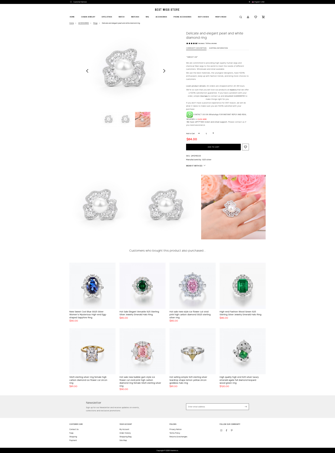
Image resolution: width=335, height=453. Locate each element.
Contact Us (74, 429)
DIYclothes (107, 17)
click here (204, 96)
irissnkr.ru (233, 90)
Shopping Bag (125, 437)
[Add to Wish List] (245, 147)
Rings (95, 23)
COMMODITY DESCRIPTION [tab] (196, 48)
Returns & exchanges (178, 437)
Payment (73, 440)
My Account (124, 429)
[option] (126, 70)
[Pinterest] (231, 430)
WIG (147, 17)
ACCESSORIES (161, 17)
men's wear (220, 17)
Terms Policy (174, 433)
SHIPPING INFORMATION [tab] (218, 48)
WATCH (122, 17)
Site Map (123, 440)
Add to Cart (213, 147)
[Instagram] (221, 430)
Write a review (211, 43)
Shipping (73, 437)
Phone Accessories (182, 17)
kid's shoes (203, 17)
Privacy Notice (175, 429)
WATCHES (135, 17)
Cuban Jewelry (88, 17)
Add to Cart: (190, 133)
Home (72, 17)
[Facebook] (226, 430)
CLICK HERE (202, 119)
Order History (125, 433)
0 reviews (200, 43)
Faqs (71, 433)
